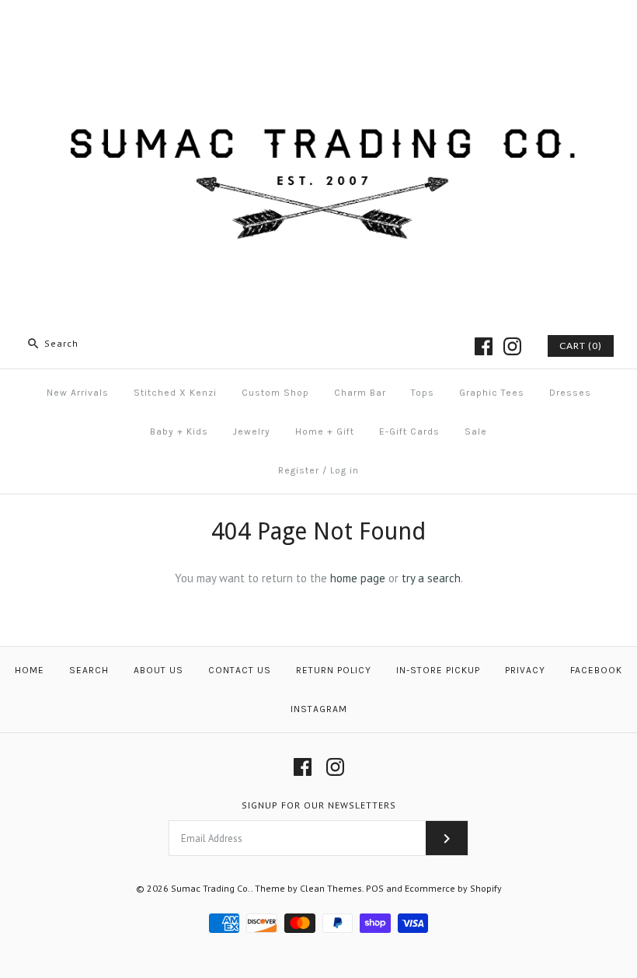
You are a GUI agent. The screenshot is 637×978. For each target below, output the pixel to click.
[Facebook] (484, 346)
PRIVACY (525, 670)
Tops (422, 392)
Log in (344, 470)
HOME (29, 670)
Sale (476, 431)
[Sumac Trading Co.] (318, 24)
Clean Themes (331, 888)
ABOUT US (158, 670)
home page (357, 578)
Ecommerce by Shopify (453, 888)
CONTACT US (239, 670)
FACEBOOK (596, 670)
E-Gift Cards (409, 431)
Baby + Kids (179, 431)
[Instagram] (512, 346)
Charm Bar (360, 392)
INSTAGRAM (319, 709)
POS (375, 888)
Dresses (570, 392)
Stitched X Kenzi (175, 392)
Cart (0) (580, 345)
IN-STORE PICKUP (438, 670)
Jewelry (251, 431)
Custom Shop (275, 392)
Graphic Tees (491, 392)
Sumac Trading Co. (211, 888)
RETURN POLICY (333, 670)
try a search (431, 578)
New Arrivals (78, 392)
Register (298, 470)
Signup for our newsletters (319, 805)
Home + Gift (324, 431)
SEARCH (89, 670)
